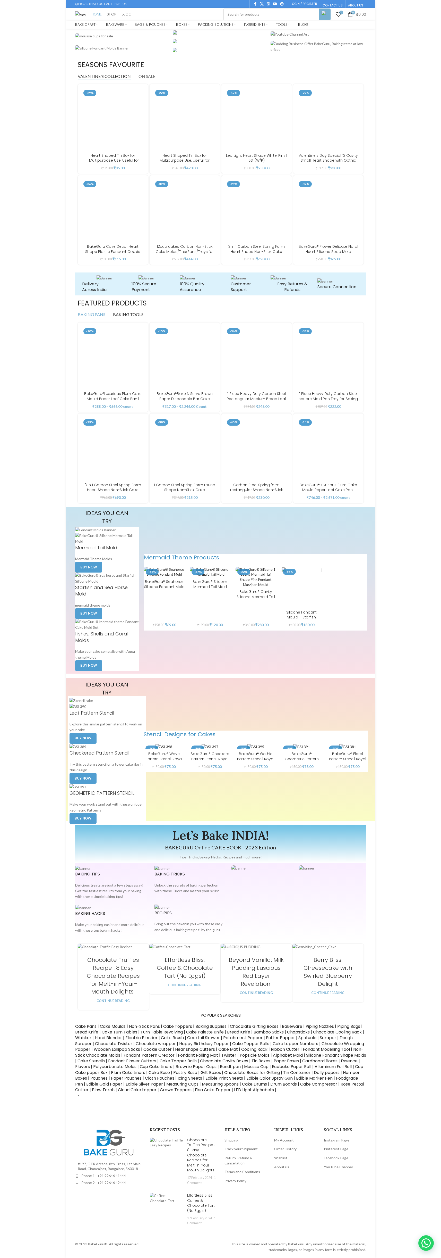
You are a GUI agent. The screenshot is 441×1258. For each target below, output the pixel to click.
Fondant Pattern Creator (149, 1055)
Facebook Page (336, 1158)
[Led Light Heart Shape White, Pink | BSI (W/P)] (256, 119)
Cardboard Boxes (320, 1061)
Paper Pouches (126, 1078)
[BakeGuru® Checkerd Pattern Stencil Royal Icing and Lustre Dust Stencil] (209, 746)
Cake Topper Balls (250, 1044)
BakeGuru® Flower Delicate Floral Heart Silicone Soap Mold (328, 249)
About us (281, 1167)
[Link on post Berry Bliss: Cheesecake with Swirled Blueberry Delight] (328, 947)
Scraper (328, 1038)
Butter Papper (280, 1038)
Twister (228, 1055)
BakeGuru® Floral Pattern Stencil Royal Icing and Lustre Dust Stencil (347, 761)
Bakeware (292, 1026)
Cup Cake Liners (156, 1067)
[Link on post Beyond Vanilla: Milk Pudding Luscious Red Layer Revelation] (256, 947)
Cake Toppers (177, 1026)
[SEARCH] (325, 14)
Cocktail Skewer (203, 1038)
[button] (426, 1243)
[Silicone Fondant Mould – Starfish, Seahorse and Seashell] (301, 587)
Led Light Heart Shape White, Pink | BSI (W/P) (256, 158)
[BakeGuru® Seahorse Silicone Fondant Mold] (164, 572)
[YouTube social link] (275, 4)
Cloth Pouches (159, 1078)
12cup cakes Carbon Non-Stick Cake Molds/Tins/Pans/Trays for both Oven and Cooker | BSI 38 (185, 251)
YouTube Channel (338, 1167)
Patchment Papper (243, 1038)
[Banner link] (122, 36)
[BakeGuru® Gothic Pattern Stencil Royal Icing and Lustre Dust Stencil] (255, 746)
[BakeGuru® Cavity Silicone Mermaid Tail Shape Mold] (256, 577)
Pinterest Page (336, 1149)
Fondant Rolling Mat (198, 1055)
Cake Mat (228, 1049)
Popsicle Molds (255, 1055)
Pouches (99, 1078)
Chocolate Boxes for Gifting (251, 1072)
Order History (285, 1149)
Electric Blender (141, 1038)
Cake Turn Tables (119, 1032)
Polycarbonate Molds (114, 1067)
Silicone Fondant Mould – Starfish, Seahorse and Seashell (301, 620)
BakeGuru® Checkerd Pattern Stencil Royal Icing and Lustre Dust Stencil (210, 761)
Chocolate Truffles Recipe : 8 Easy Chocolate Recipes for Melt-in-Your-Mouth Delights (113, 976)
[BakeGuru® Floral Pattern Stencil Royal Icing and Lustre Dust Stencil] (347, 746)
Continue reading (113, 1001)
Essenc (348, 1061)
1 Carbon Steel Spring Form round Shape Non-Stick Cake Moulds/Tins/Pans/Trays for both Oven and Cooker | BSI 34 (184, 492)
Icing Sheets (190, 1078)
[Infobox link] (97, 284)
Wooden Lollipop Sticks (117, 1049)
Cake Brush (172, 1038)
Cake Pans (86, 1026)
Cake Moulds (113, 1026)
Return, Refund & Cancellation (238, 1160)
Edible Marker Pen (314, 1078)
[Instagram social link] (268, 4)
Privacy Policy (235, 1181)
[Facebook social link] (255, 4)
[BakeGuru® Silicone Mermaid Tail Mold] (210, 572)
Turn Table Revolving (162, 1032)
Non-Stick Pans (144, 1026)
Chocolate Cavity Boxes (224, 1061)
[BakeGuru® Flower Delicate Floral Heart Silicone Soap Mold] (328, 210)
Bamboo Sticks (269, 1032)
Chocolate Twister (113, 1044)
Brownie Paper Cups (196, 1067)
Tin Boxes (261, 1061)
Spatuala (307, 1038)
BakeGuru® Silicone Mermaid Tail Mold (210, 584)
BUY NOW (88, 665)
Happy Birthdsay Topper (204, 1044)
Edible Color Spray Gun (269, 1078)
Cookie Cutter (157, 1049)
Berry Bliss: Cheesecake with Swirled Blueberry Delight (328, 972)
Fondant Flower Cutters (132, 1061)
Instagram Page (336, 1140)
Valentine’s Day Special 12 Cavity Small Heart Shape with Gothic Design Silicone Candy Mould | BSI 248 (328, 163)
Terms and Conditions (242, 1172)
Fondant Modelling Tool (326, 1049)
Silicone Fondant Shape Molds (336, 1055)
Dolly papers (327, 1072)
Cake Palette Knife (205, 1032)
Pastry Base (185, 1072)
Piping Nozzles (320, 1026)
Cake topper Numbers (295, 1044)
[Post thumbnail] (166, 1161)
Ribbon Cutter (285, 1049)
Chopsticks (298, 1032)
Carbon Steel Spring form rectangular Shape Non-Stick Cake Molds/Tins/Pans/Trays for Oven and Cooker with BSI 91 (257, 492)
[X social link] (261, 4)
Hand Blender (108, 1038)
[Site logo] (80, 14)
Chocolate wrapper (155, 1044)
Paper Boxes (286, 1061)
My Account (284, 1140)
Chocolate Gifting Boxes (254, 1026)
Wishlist (280, 1158)
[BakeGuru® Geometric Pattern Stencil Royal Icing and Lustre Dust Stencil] (301, 746)
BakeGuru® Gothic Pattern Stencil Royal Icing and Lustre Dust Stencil (256, 761)
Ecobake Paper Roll (291, 1067)
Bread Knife (86, 1032)
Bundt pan (230, 1067)
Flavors (82, 1067)
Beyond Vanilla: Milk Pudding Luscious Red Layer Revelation (256, 972)
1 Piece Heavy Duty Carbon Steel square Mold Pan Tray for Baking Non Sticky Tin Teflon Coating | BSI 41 (328, 401)
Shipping (231, 1140)
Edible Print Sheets (224, 1078)
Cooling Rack (254, 1049)
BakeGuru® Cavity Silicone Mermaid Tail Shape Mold (256, 596)
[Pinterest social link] (282, 4)
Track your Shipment (241, 1149)
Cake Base (159, 1072)
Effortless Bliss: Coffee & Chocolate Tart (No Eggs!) (185, 968)
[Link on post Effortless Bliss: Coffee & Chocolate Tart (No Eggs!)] (184, 947)
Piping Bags (348, 1026)
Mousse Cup (256, 1067)
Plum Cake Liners (128, 1072)
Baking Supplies (211, 1026)
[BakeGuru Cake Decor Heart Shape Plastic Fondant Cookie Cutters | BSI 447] (113, 210)
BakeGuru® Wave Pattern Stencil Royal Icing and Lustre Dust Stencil (164, 761)
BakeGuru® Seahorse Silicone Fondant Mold (164, 584)
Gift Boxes (210, 1072)
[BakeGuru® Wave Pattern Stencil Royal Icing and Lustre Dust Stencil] (164, 746)
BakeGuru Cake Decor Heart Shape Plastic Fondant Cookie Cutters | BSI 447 (112, 251)
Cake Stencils (91, 1061)
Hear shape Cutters (195, 1049)
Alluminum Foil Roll (333, 1067)
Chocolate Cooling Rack (337, 1032)
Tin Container (296, 1072)
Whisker (83, 1038)
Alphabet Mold (288, 1055)
